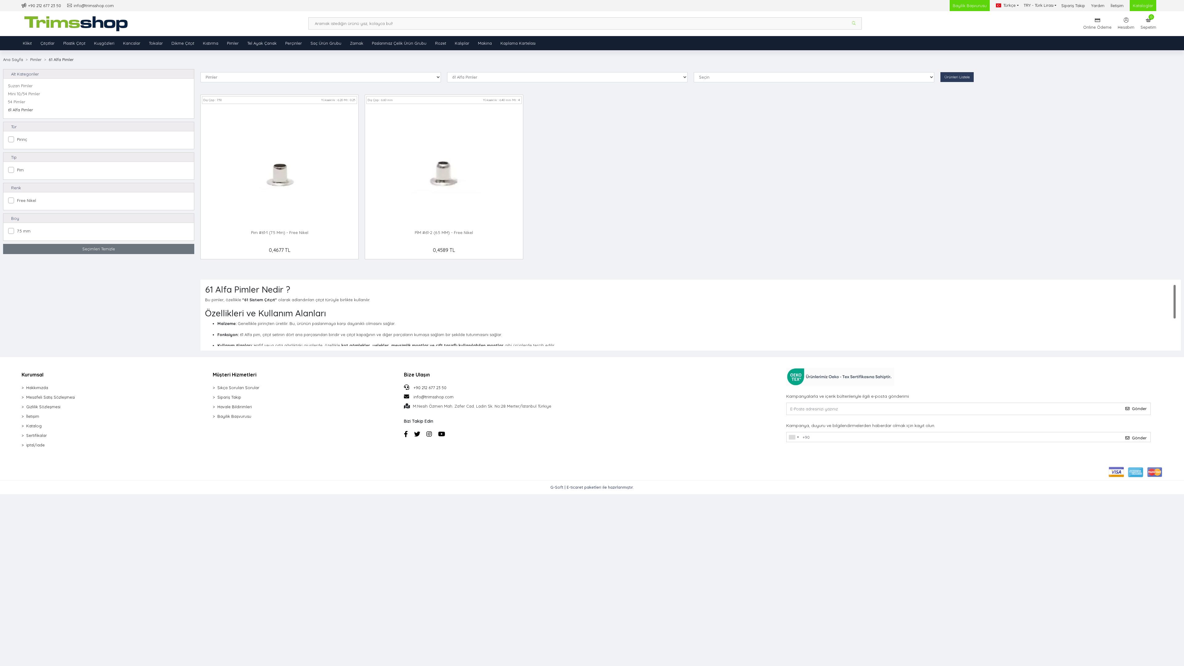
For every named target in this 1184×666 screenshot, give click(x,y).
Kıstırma (210, 43)
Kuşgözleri (104, 43)
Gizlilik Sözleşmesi (43, 406)
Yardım (1097, 5)
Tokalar (156, 43)
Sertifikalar (36, 435)
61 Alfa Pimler (20, 109)
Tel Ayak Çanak (262, 43)
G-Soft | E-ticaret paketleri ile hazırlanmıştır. (592, 487)
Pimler (233, 43)
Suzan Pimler (20, 85)
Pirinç (22, 139)
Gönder (1139, 408)
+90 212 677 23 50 (429, 387)
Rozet (440, 43)
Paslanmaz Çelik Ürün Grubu (399, 43)
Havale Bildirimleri (234, 406)
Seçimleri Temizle (98, 248)
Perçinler (293, 43)
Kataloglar (1143, 5)
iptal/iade (35, 444)
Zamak (356, 43)
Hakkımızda (37, 387)
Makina (485, 43)
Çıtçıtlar (47, 43)
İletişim (1117, 5)
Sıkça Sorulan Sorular (238, 387)
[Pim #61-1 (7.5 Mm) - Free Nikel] (279, 166)
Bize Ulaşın (417, 375)
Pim (20, 169)
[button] (1148, 23)
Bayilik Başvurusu (970, 5)
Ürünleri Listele (957, 77)
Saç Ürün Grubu (325, 43)
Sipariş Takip (1073, 5)
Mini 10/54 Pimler (24, 93)
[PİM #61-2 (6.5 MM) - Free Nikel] (443, 166)
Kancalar (131, 43)
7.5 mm (24, 230)
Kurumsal (32, 375)
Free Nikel (26, 200)
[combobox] (794, 437)
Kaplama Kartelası (518, 43)
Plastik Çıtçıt (74, 43)
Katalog (34, 425)
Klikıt (27, 43)
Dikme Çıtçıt (182, 43)
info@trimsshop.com (433, 396)
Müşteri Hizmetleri (235, 375)
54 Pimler (16, 101)
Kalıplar (462, 43)
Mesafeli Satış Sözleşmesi (50, 397)
